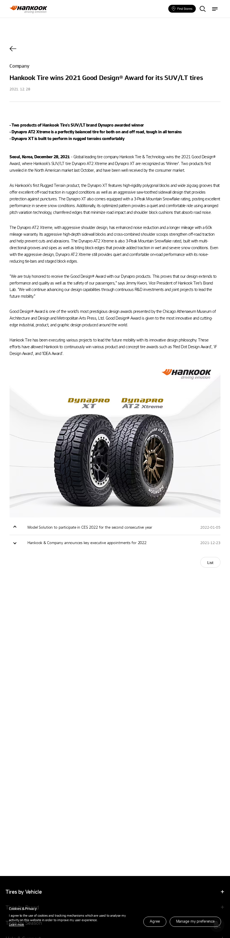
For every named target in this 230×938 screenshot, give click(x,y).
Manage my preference (195, 921)
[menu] (214, 9)
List (210, 562)
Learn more (16, 924)
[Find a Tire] (202, 9)
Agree (155, 921)
